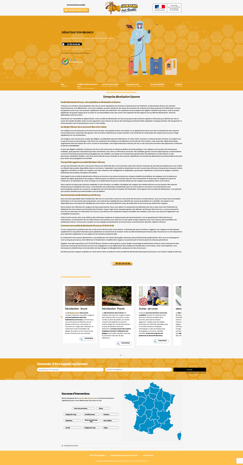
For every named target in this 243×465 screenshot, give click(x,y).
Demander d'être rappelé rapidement (62, 364)
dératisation (80, 398)
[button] (61, 317)
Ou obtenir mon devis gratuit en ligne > (76, 53)
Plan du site (148, 455)
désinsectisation (92, 398)
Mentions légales (97, 455)
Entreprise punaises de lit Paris (123, 455)
